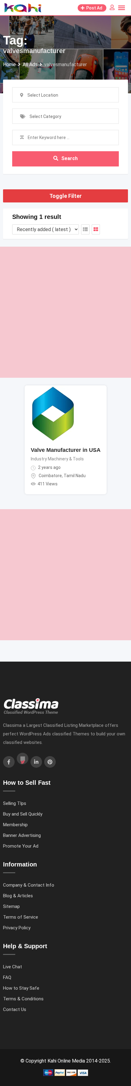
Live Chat (12, 967)
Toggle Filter (65, 196)
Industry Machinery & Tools (57, 458)
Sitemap (11, 906)
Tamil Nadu (75, 475)
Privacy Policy (16, 928)
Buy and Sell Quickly (22, 814)
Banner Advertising (22, 835)
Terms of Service (20, 917)
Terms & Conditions (23, 999)
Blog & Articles (18, 895)
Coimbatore (50, 475)
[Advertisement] (65, 312)
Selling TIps (14, 803)
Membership (15, 824)
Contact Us (14, 1009)
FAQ (7, 977)
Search (69, 158)
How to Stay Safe (21, 988)
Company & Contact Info (28, 885)
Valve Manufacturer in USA (66, 450)
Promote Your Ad (20, 846)
